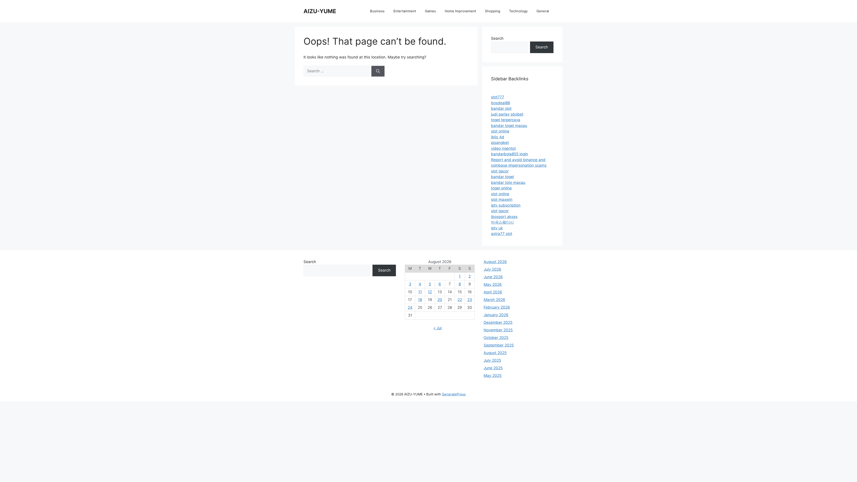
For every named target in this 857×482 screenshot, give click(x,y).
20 (439, 299)
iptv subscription (505, 205)
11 (420, 292)
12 (430, 292)
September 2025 (499, 345)
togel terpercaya (505, 120)
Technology (518, 11)
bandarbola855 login (509, 154)
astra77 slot (501, 233)
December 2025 (498, 322)
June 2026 (493, 277)
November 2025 (498, 330)
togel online (501, 188)
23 (469, 299)
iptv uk (497, 228)
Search (497, 38)
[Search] (378, 71)
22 (460, 299)
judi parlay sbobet (507, 114)
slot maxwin (501, 199)
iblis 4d (497, 137)
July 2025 (492, 360)
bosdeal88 (500, 103)
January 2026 (496, 315)
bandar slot (501, 108)
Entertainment (404, 11)
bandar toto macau (508, 182)
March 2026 (494, 299)
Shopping (492, 11)
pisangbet (500, 142)
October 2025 (496, 337)
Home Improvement (460, 11)
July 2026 (492, 269)
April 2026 (493, 292)
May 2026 (493, 284)
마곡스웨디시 (502, 222)
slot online (500, 131)
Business (377, 11)
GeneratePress (454, 394)
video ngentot (503, 148)
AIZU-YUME (320, 11)
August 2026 (495, 262)
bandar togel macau (509, 125)
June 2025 (493, 368)
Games (430, 11)
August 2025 (495, 353)
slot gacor (500, 171)
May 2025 (492, 375)
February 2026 (497, 307)
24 (410, 307)
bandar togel (502, 177)
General (543, 11)
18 (420, 299)
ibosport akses (504, 216)
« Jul (437, 328)
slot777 (497, 97)
